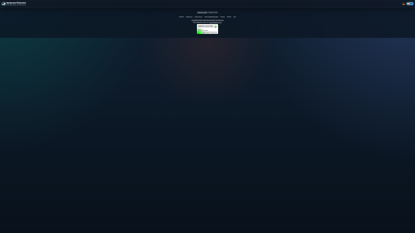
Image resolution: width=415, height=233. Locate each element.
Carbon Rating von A (215, 22)
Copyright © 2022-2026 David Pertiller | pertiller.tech (208, 20)
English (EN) (213, 12)
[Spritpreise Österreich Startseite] (3, 3)
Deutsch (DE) (202, 12)
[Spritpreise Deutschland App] (404, 3)
